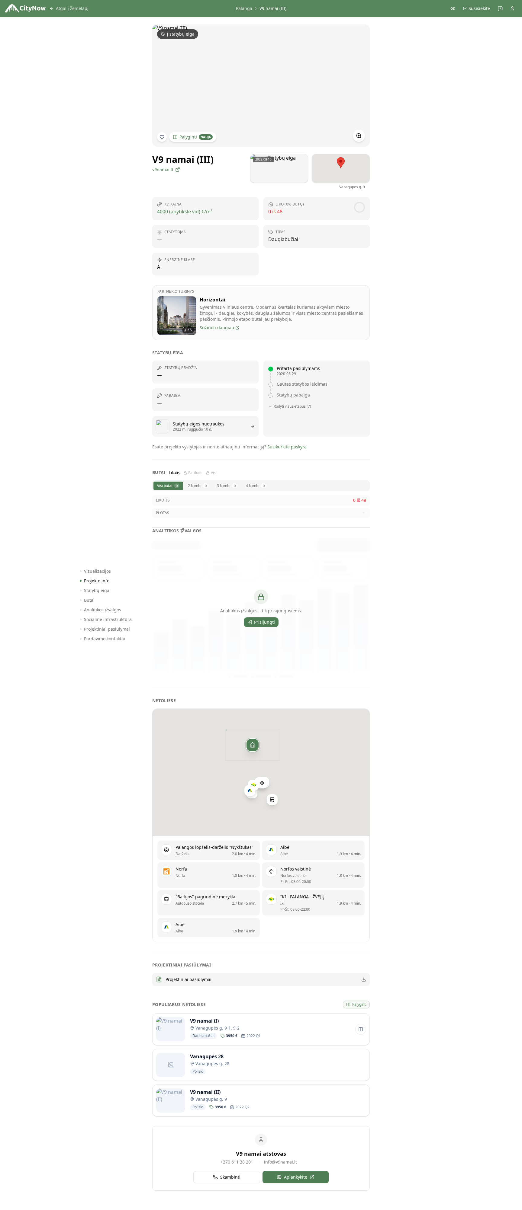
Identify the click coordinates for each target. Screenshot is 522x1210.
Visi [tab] (214, 472)
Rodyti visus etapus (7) (292, 406)
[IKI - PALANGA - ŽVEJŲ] (253, 784)
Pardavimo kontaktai (104, 639)
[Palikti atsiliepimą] (500, 8)
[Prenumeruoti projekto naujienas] (162, 137)
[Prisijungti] (512, 8)
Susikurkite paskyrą (287, 447)
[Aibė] (249, 790)
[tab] (168, 486)
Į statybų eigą (181, 34)
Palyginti (195, 137)
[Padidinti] (359, 136)
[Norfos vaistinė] (261, 782)
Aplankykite (295, 1177)
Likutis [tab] (174, 472)
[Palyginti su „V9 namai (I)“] (360, 1029)
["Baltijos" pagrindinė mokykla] (272, 799)
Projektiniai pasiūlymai (107, 629)
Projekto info (96, 581)
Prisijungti (264, 622)
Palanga (244, 8)
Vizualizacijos (97, 571)
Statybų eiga (96, 590)
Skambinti (230, 1177)
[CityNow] (25, 8)
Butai (89, 600)
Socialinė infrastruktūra (108, 619)
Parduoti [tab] (195, 472)
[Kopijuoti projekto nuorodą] (453, 8)
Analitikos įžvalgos (102, 610)
